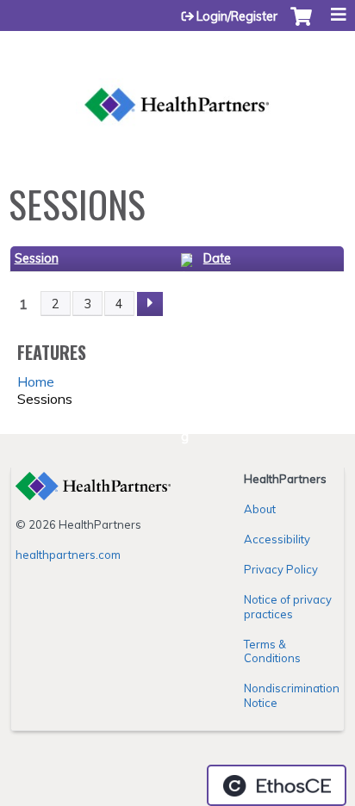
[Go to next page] (150, 304)
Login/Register (236, 16)
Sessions (44, 398)
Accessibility (277, 539)
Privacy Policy (281, 569)
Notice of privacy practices (288, 606)
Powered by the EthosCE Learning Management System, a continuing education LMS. (276, 785)
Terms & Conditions (272, 651)
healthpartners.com (68, 554)
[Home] (177, 84)
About (260, 509)
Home (35, 381)
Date (217, 258)
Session (37, 258)
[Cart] (301, 25)
